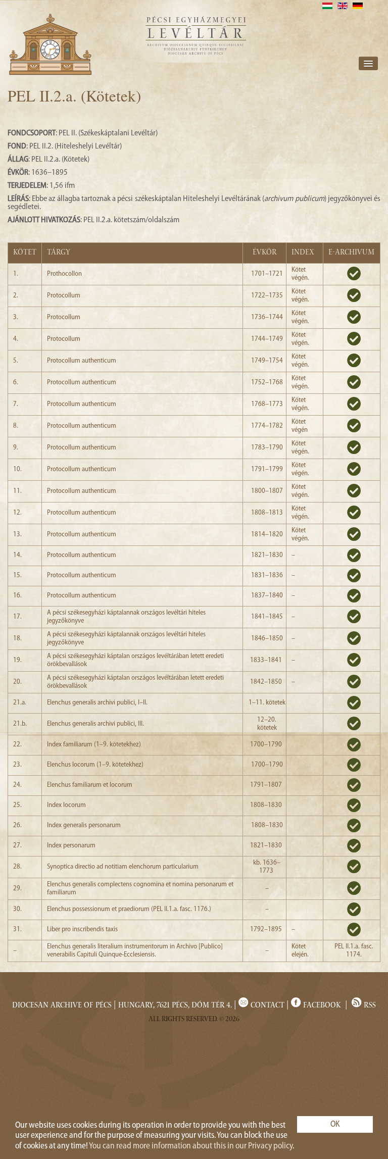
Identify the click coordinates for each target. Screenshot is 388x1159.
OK (335, 1124)
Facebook (322, 1006)
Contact (266, 1006)
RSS (369, 1006)
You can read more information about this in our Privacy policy (191, 1146)
